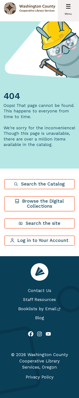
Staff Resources (39, 299)
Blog (39, 317)
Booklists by (37, 308)
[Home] (30, 10)
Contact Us (39, 290)
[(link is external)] (30, 334)
